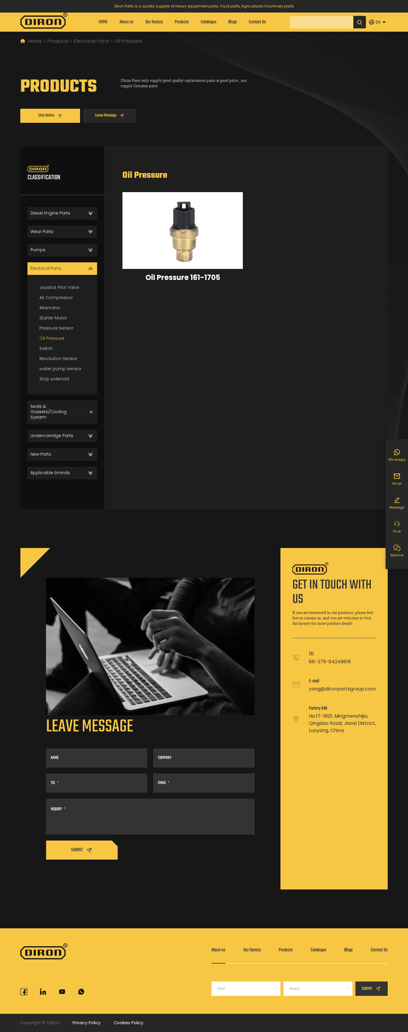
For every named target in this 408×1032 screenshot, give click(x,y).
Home (35, 41)
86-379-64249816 (330, 661)
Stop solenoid (54, 379)
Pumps (37, 250)
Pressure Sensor (56, 328)
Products (57, 41)
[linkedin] (43, 991)
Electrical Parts (91, 41)
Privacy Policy (87, 1023)
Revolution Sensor (58, 359)
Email (162, 783)
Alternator (49, 308)
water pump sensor (60, 369)
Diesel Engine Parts (50, 213)
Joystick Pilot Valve (59, 287)
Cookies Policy (128, 1023)
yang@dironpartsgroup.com (342, 688)
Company (164, 757)
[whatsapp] (81, 991)
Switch (46, 348)
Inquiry (56, 809)
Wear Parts (41, 232)
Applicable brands (50, 473)
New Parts (40, 454)
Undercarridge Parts (51, 436)
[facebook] (23, 991)
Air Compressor (56, 298)
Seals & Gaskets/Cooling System (48, 411)
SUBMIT (77, 850)
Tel (53, 783)
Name (55, 757)
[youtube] (62, 991)
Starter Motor (53, 318)
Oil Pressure (51, 338)
